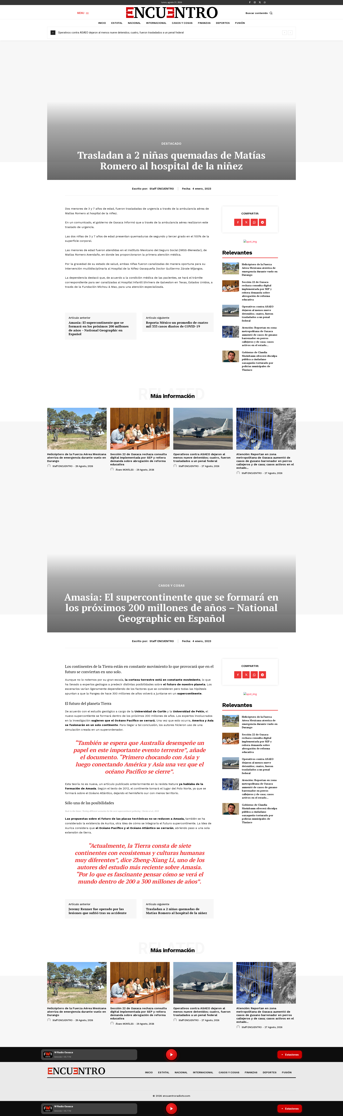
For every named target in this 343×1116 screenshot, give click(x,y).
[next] (290, 32)
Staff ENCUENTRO (162, 188)
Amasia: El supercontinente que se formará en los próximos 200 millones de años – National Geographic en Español (99, 328)
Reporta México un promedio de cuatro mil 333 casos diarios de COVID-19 (177, 324)
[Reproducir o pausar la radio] (171, 1108)
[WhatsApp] (264, 2)
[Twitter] (259, 2)
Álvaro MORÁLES (125, 469)
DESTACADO (171, 143)
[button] (260, 13)
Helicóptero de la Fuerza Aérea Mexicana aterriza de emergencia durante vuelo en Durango (259, 269)
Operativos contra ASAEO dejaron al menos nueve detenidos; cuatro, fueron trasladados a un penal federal (121, 32)
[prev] (284, 32)
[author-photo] (49, 466)
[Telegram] (262, 222)
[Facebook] (249, 2)
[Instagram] (254, 2)
